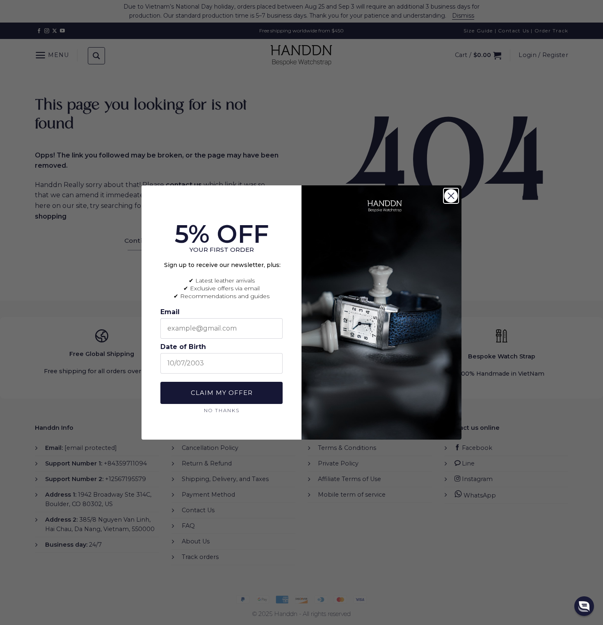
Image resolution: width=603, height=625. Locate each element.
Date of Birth (183, 347)
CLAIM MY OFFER (222, 393)
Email (170, 312)
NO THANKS (222, 410)
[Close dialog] (451, 196)
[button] (584, 606)
